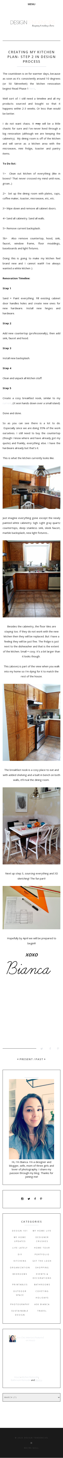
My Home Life (42, 1231)
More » (38, 1380)
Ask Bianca (42, 1304)
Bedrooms (20, 1274)
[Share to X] (40, 1049)
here (32, 88)
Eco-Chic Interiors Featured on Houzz (30, 1339)
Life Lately (20, 1248)
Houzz (17, 1377)
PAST (40, 1059)
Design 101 (20, 1231)
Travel (42, 1311)
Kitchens (20, 1261)
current (7, 403)
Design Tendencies (36, 1438)
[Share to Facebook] (48, 1049)
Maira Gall (31, 1448)
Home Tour (42, 1248)
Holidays (42, 1297)
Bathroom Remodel (20, 1380)
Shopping (42, 1267)
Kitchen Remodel (30, 1377)
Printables (20, 1284)
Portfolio (42, 1254)
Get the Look (42, 1261)
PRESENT (26, 1059)
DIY (20, 1254)
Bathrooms (42, 1284)
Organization (20, 1267)
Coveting (42, 1291)
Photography (20, 1304)
